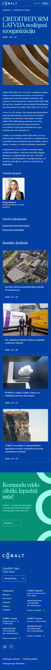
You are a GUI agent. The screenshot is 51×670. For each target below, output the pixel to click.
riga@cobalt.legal (8, 628)
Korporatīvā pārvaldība (13, 230)
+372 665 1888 (32, 603)
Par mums (7, 598)
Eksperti (6, 594)
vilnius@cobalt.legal (34, 626)
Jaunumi (6, 10)
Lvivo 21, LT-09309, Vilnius (36, 621)
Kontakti (6, 610)
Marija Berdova (9, 202)
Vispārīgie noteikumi (11, 659)
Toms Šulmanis (18, 158)
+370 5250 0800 (33, 629)
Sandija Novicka (35, 158)
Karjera (5, 606)
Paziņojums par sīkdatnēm (13, 663)
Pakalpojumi (8, 591)
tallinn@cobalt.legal (34, 600)
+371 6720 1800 (8, 631)
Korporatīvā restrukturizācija (15, 226)
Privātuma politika (30, 659)
